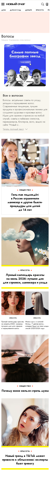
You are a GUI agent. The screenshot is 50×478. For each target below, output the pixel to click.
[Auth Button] (47, 4)
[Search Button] (42, 4)
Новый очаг (15, 4)
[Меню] (2, 4)
